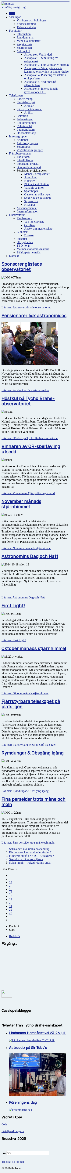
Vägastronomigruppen (30, 150)
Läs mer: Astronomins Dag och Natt (23, 597)
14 (10, 882)
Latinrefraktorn (26, 129)
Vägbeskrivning (26, 23)
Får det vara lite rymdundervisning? (30, 852)
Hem (12, 13)
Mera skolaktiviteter (28, 40)
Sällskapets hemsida (29, 252)
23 (10, 913)
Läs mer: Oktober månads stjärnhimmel (25, 693)
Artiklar (29, 105)
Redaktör (14, 936)
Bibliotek (22, 232)
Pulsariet (22, 238)
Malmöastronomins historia (33, 249)
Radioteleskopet (26, 122)
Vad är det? (23, 156)
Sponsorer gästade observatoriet (22, 266)
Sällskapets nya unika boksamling (29, 849)
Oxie (4, 1124)
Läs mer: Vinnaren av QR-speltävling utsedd (28, 493)
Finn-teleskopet (26, 102)
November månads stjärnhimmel (21, 504)
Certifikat (29, 225)
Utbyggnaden (25, 242)
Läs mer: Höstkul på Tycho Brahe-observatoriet (30, 438)
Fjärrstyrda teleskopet (29, 109)
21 (10, 906)
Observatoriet (17, 214)
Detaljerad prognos (13, 1131)
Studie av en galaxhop (37, 197)
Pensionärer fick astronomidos (34, 315)
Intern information (27, 211)
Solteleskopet (25, 119)
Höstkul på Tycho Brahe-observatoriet (28, 401)
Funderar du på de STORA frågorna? (31, 855)
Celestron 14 (24, 126)
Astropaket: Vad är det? (38, 54)
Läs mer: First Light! (14, 640)
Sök (4, 1153)
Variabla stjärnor (34, 187)
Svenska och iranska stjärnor (26, 859)
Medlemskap (24, 218)
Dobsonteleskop (26, 133)
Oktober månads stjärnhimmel (34, 648)
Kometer (29, 180)
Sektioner (22, 139)
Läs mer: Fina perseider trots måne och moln (28, 842)
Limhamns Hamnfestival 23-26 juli (37, 1033)
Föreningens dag (23, 1102)
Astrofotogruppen (27, 143)
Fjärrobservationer (20, 153)
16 (10, 889)
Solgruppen (23, 146)
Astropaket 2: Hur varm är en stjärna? (46, 64)
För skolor (15, 30)
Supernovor (31, 201)
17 (10, 892)
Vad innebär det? (34, 221)
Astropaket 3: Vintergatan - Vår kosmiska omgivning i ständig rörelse (46, 70)
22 (10, 909)
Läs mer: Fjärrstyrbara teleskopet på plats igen (29, 744)
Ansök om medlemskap (38, 228)
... (10, 885)
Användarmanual (27, 208)
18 (10, 896)
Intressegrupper (18, 136)
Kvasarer (29, 204)
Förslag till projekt (27, 163)
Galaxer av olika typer (37, 194)
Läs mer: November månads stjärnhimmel (26, 548)
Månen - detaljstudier (36, 174)
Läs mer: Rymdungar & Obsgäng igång (25, 791)
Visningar (15, 17)
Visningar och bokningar (31, 20)
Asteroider (30, 177)
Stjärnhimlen (24, 47)
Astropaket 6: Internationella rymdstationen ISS (41, 90)
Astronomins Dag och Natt (30, 556)
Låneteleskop (25, 98)
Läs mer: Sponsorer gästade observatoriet (26, 307)
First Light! (13, 605)
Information (24, 34)
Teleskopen (16, 95)
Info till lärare (25, 160)
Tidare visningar (26, 27)
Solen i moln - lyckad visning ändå (30, 862)
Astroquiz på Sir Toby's (28, 1048)
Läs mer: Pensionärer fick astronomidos (25, 390)
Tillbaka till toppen (13, 1161)
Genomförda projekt (29, 167)
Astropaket (23, 51)
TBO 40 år (23, 245)
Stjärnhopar (31, 191)
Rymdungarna (25, 37)
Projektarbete (24, 44)
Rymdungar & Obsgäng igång (33, 753)
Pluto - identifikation (36, 184)
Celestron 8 (23, 116)
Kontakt (14, 255)
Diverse (29, 235)
